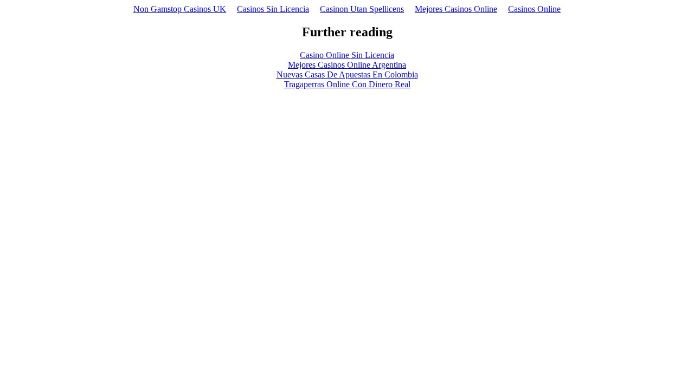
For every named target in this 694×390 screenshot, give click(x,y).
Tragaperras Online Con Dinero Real (347, 84)
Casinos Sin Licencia (273, 9)
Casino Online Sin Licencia (347, 55)
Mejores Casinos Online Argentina (347, 64)
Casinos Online (534, 9)
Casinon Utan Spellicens (362, 9)
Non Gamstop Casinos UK (179, 9)
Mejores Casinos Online (456, 9)
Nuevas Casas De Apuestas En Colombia (347, 74)
